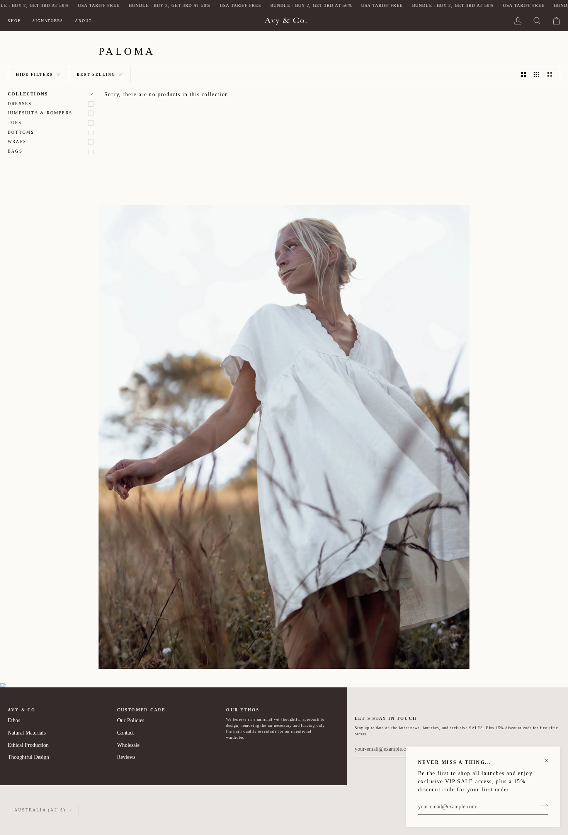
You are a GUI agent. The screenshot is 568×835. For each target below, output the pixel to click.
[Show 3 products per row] (536, 74)
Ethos (14, 720)
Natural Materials (27, 733)
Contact (125, 733)
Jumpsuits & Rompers (40, 113)
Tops (15, 122)
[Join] (541, 805)
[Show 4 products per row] (551, 74)
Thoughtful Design (28, 757)
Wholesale (128, 745)
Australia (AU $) (40, 810)
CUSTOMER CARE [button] (141, 709)
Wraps (17, 141)
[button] (17, 21)
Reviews (126, 757)
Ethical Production (28, 745)
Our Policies (130, 720)
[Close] (549, 757)
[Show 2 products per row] (523, 74)
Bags (15, 151)
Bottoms (21, 132)
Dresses (20, 103)
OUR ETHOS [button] (242, 709)
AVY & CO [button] (22, 709)
